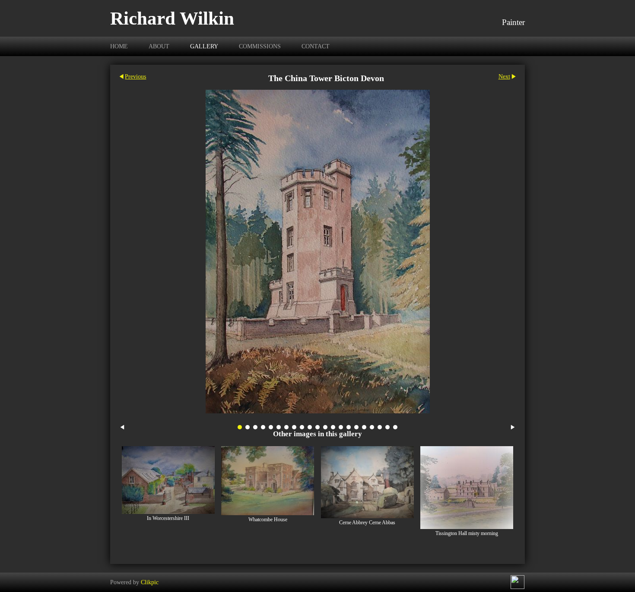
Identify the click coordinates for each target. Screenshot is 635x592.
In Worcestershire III (168, 518)
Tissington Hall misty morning (466, 533)
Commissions (260, 46)
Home (119, 46)
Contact (316, 46)
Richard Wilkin (172, 18)
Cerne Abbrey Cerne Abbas (367, 523)
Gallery (204, 46)
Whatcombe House (267, 520)
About (159, 46)
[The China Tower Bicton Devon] (317, 251)
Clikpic (150, 582)
